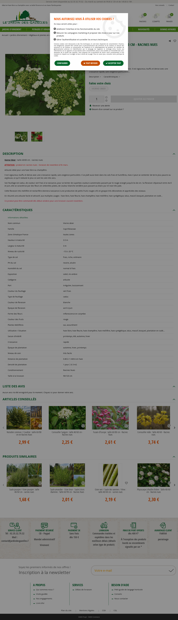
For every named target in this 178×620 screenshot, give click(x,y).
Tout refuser (91, 63)
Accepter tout (114, 63)
